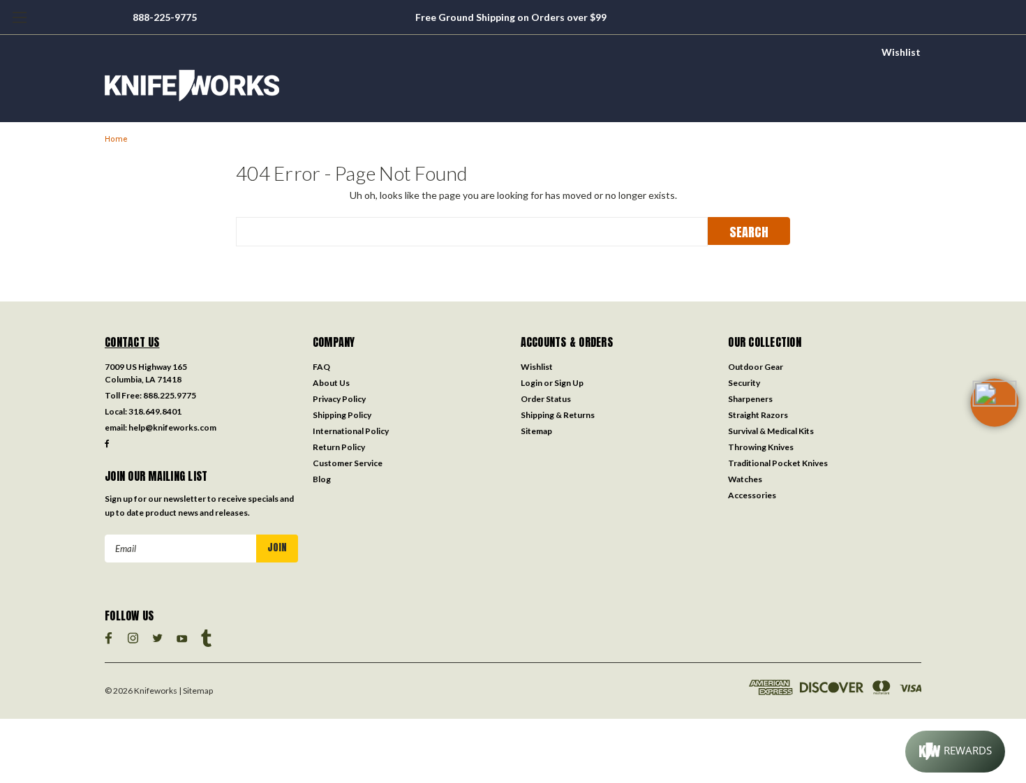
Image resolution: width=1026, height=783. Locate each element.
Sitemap (536, 431)
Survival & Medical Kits (771, 431)
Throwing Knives (761, 447)
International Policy (351, 431)
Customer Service (347, 463)
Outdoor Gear (755, 366)
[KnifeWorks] (513, 85)
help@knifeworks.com (172, 427)
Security (744, 383)
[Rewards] (955, 752)
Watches (745, 479)
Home (116, 139)
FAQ (321, 366)
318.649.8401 (154, 411)
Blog (322, 479)
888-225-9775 (165, 17)
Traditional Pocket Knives (778, 463)
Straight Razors (758, 415)
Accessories (752, 495)
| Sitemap (196, 690)
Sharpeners (750, 399)
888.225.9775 (169, 395)
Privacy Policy (339, 399)
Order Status (546, 399)
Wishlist (901, 52)
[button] (994, 425)
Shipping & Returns (558, 415)
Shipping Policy (342, 415)
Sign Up (568, 383)
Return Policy (339, 447)
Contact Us (132, 342)
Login (531, 383)
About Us (331, 383)
